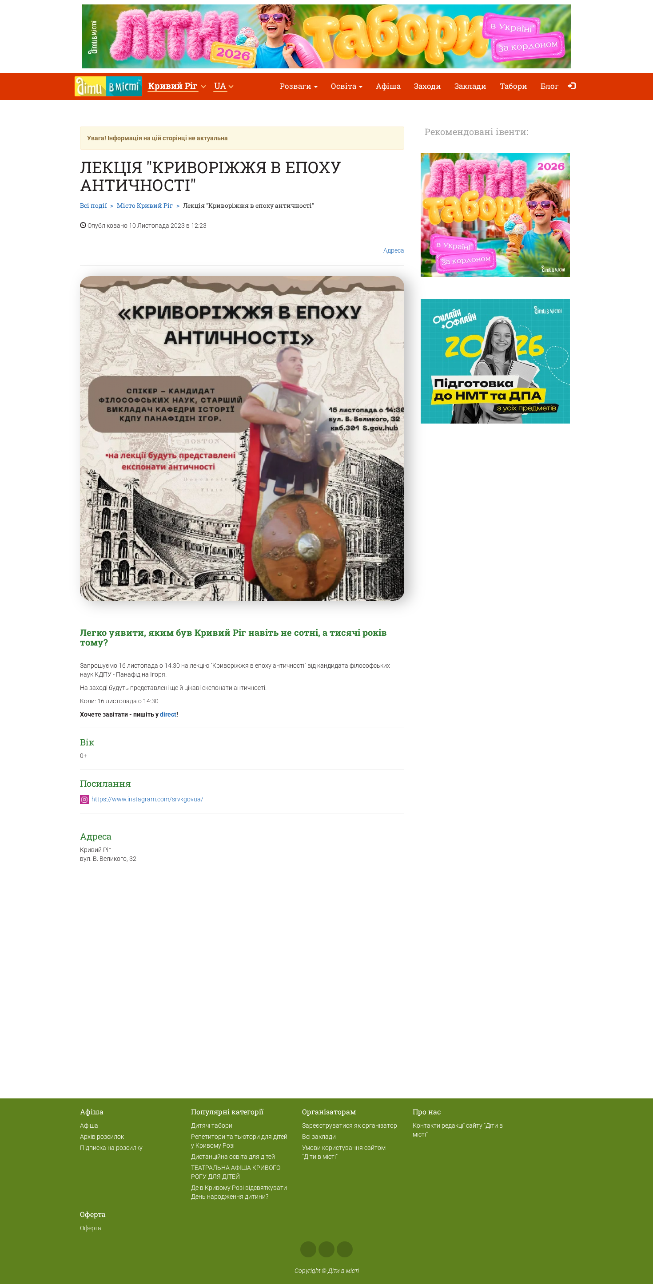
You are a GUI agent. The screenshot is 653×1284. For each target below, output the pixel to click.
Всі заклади (319, 1136)
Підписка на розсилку (111, 1147)
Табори (513, 86)
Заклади (470, 86)
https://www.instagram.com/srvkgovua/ (147, 799)
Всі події (93, 205)
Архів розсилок (102, 1136)
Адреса (393, 250)
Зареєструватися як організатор (349, 1125)
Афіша (388, 86)
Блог (550, 86)
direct (168, 714)
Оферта (90, 1228)
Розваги (296, 86)
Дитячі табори (211, 1125)
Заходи (427, 86)
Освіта (344, 86)
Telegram (345, 1249)
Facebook (308, 1249)
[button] (176, 86)
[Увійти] (573, 86)
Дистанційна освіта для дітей (233, 1156)
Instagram (326, 1249)
